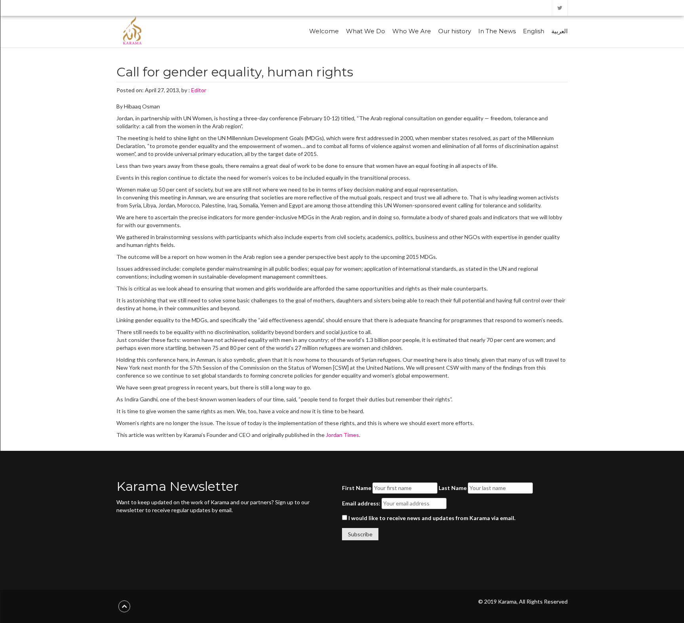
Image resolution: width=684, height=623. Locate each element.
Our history (454, 31)
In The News (497, 31)
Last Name (453, 487)
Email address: (361, 503)
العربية (559, 31)
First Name (356, 487)
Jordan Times (342, 434)
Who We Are (411, 31)
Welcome (324, 31)
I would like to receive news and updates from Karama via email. (431, 518)
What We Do (365, 31)
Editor (198, 90)
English (533, 31)
